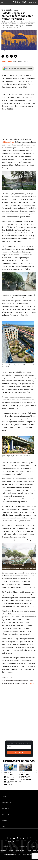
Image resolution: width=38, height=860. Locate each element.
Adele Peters (7, 62)
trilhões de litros (8, 142)
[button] (3, 180)
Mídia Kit (35, 850)
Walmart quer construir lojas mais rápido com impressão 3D (25, 777)
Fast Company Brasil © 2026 (26, 854)
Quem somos (6, 846)
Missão (14, 846)
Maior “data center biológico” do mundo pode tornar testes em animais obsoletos (10, 779)
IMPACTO (14, 10)
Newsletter (33, 2)
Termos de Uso (19, 850)
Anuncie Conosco (23, 846)
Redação (32, 846)
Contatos (28, 850)
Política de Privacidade (6, 850)
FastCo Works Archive (10, 854)
